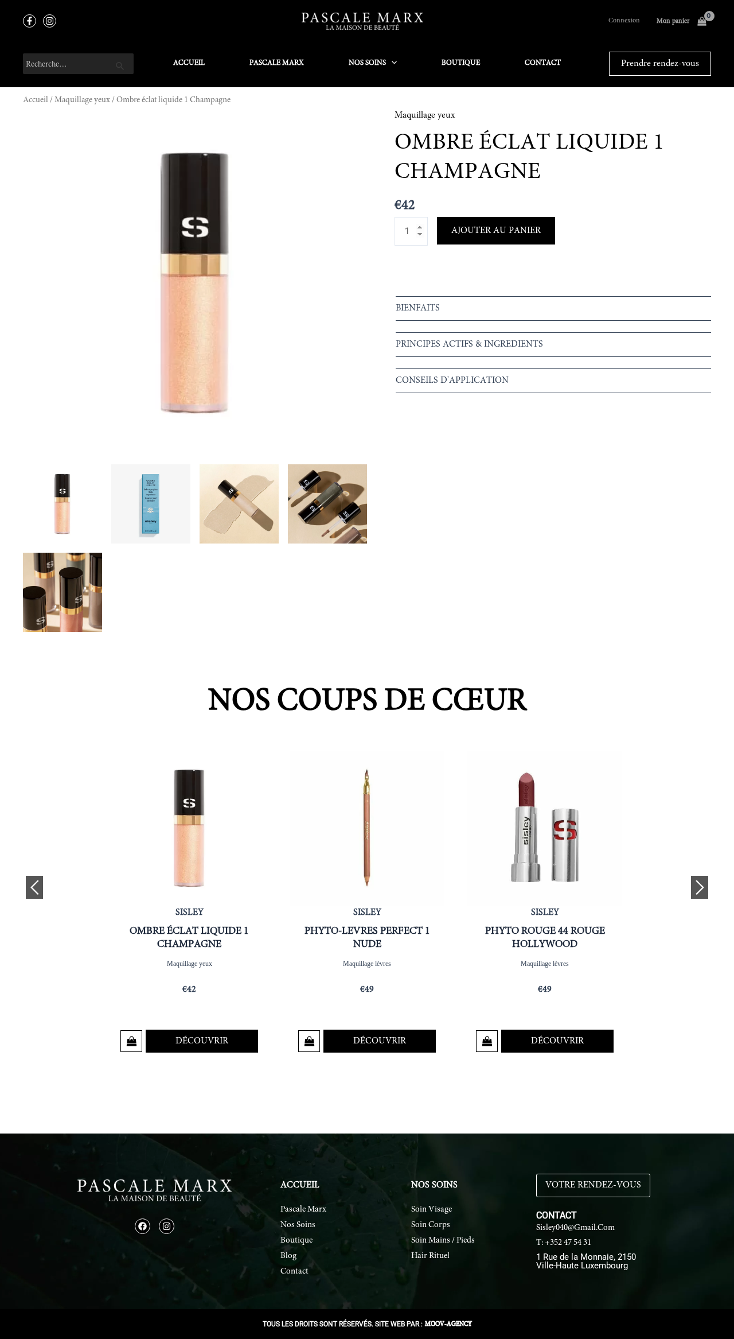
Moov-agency (448, 1324)
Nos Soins (297, 1225)
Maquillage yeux (82, 100)
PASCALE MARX (276, 63)
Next (699, 887)
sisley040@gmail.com (575, 1228)
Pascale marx (303, 1209)
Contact (294, 1271)
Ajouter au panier (496, 230)
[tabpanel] (189, 904)
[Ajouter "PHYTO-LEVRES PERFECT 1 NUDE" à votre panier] (309, 1041)
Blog (288, 1256)
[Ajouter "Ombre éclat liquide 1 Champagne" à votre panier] (131, 1041)
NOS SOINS (367, 63)
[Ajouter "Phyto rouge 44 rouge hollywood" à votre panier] (487, 1041)
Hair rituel (430, 1256)
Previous (34, 887)
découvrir (201, 1041)
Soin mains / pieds (443, 1240)
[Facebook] (29, 21)
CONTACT (543, 63)
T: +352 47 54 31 (563, 1243)
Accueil (35, 100)
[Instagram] (49, 21)
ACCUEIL (189, 63)
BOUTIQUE (461, 63)
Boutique (296, 1240)
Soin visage (431, 1209)
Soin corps (430, 1225)
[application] (391, 64)
